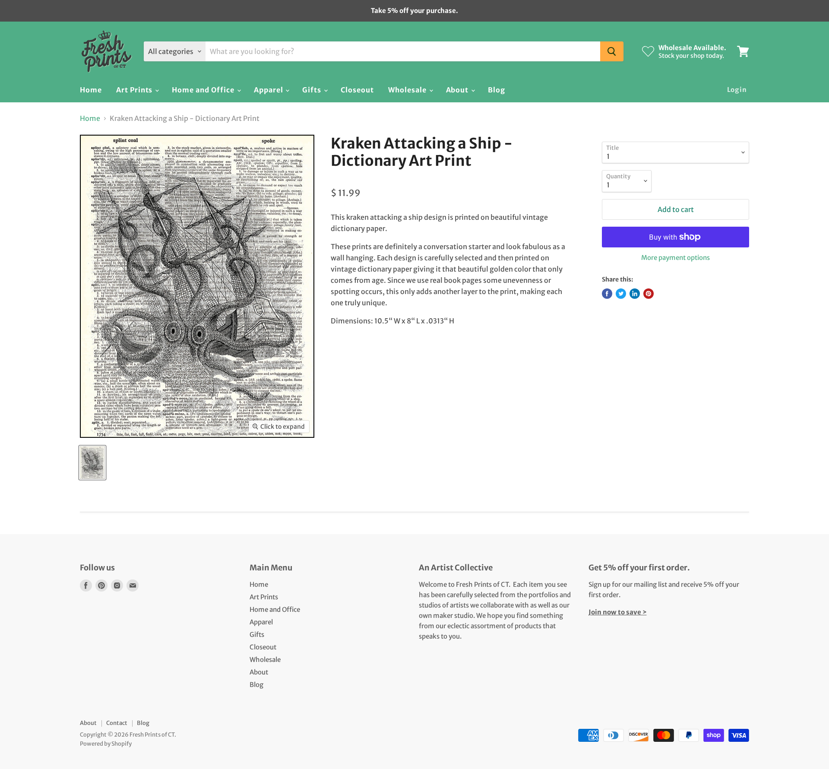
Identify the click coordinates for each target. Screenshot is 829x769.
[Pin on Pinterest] (648, 293)
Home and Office (204, 89)
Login (737, 89)
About (458, 89)
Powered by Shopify (106, 743)
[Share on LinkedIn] (635, 293)
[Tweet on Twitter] (621, 293)
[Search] (611, 51)
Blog (496, 89)
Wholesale (408, 89)
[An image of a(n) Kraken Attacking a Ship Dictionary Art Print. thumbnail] (92, 463)
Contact (116, 723)
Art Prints (135, 89)
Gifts (312, 89)
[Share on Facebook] (607, 293)
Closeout (357, 89)
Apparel (269, 89)
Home (91, 89)
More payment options (675, 257)
